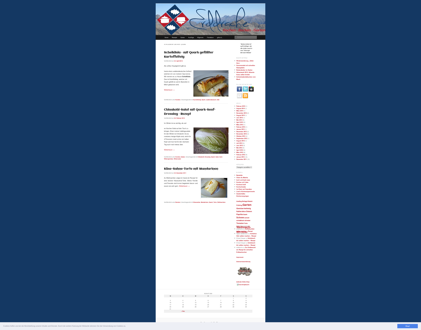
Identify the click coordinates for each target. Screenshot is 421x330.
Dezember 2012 (241, 131)
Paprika (239, 214)
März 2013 (239, 125)
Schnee (240, 217)
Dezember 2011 (241, 159)
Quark (203, 100)
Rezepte (174, 37)
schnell (246, 218)
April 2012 (239, 150)
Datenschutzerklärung (243, 262)
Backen (177, 202)
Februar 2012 (240, 155)
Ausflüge (191, 37)
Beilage (244, 201)
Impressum (240, 257)
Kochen (177, 100)
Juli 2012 (239, 143)
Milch (244, 211)
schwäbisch (240, 220)
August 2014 (240, 108)
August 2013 (240, 115)
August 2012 (240, 141)
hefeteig (247, 208)
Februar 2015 (240, 106)
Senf (220, 157)
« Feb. (183, 311)
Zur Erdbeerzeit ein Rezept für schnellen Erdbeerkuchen (246, 249)
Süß (218, 100)
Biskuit (250, 201)
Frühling (239, 205)
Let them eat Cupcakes (244, 189)
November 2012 (241, 134)
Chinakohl (201, 157)
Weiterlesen (169, 90)
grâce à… (220, 37)
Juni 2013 (239, 118)
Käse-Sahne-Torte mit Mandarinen (191, 168)
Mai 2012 (239, 148)
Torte (215, 202)
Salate (183, 157)
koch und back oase (243, 180)
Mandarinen (204, 202)
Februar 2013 (240, 127)
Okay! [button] (407, 326)
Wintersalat (177, 159)
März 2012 (239, 152)
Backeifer (239, 175)
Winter (244, 232)
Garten (182, 37)
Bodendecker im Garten (244, 70)
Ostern (249, 211)
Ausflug (239, 201)
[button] (126, 326)
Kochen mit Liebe (242, 182)
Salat (217, 157)
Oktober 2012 (240, 136)
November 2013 (241, 113)
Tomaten (240, 223)
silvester (247, 220)
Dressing (207, 157)
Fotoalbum (210, 37)
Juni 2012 (239, 145)
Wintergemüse (168, 159)
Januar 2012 (240, 157)
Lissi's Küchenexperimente (245, 191)
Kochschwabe (241, 187)
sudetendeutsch (211, 100)
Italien (239, 211)
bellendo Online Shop (242, 282)
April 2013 (239, 122)
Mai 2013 (239, 120)
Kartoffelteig (197, 100)
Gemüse (240, 208)
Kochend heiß (241, 184)
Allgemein (200, 37)
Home (166, 37)
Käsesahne (196, 202)
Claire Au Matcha (242, 177)
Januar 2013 (240, 129)
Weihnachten (221, 202)
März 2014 (239, 111)
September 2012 (241, 138)
